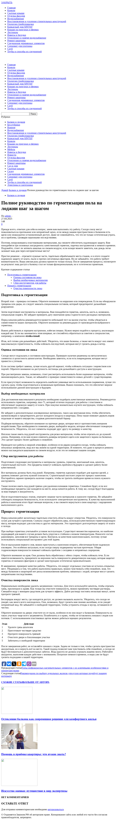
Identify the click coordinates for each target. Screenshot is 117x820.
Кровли (11, 10)
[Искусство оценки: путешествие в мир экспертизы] (19, 785)
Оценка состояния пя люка (27, 277)
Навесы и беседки (16, 35)
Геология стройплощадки (20, 24)
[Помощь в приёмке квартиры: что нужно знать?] (19, 748)
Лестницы (12, 32)
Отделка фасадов (16, 16)
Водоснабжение (15, 18)
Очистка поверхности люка (27, 288)
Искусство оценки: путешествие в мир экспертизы (34, 790)
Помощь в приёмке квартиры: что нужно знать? (33, 754)
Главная (11, 7)
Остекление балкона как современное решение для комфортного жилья (48, 719)
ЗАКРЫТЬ (6, 2)
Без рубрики (13, 124)
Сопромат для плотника (19, 46)
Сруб (10, 48)
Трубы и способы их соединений (24, 51)
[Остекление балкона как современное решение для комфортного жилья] (16, 713)
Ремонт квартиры (16, 40)
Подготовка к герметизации (22, 274)
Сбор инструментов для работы (29, 283)
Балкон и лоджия (16, 122)
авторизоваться (56, 809)
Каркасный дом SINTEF (20, 27)
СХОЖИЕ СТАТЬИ (12, 682)
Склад (10, 171)
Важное (11, 127)
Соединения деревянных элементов (26, 43)
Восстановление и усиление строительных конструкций (36, 21)
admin (8, 216)
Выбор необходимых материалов (30, 280)
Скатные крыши (15, 13)
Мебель (11, 149)
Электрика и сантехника (20, 185)
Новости (11, 155)
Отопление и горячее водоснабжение (26, 38)
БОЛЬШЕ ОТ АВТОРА (36, 682)
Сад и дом (12, 166)
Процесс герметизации (19, 285)
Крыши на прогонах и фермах (23, 29)
